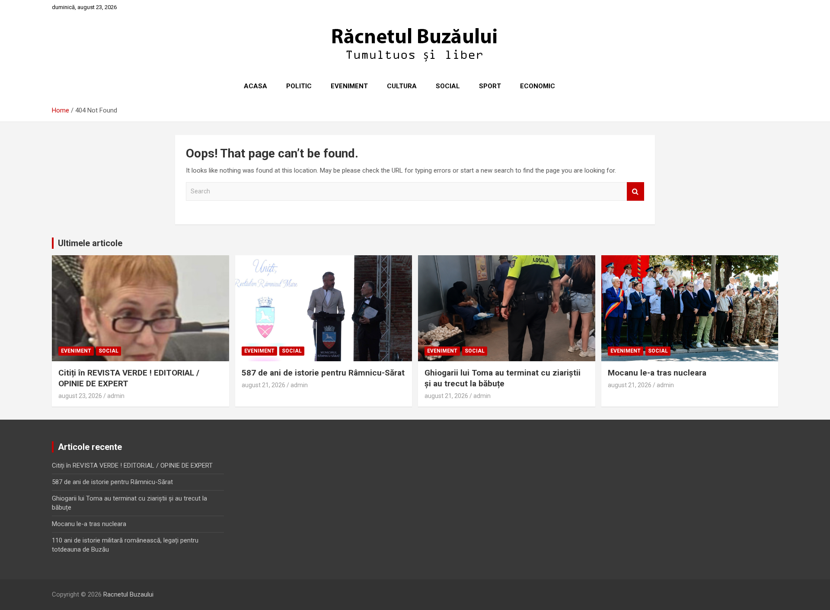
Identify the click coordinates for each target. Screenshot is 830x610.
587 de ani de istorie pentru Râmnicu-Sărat (323, 373)
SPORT (490, 86)
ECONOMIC (537, 86)
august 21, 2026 (263, 385)
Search (635, 191)
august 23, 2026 (80, 395)
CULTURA (402, 86)
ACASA (255, 86)
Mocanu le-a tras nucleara (657, 373)
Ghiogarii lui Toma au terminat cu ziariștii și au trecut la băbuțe (503, 378)
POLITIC (299, 86)
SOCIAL (448, 86)
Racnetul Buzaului (128, 594)
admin (115, 395)
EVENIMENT (349, 86)
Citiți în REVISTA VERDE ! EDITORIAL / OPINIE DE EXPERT (132, 465)
